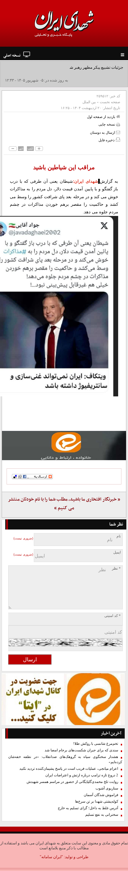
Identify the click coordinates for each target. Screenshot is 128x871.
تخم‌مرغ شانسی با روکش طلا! (95, 743)
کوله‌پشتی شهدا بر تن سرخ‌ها (96, 801)
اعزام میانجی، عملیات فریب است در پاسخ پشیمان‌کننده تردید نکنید (68, 768)
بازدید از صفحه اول (101, 117)
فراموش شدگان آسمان (101, 795)
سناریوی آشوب (107, 788)
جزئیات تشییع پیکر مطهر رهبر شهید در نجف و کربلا (81, 67)
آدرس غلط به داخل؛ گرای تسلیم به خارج (88, 808)
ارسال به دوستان (103, 132)
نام (119, 536)
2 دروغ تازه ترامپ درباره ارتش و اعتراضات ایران (81, 775)
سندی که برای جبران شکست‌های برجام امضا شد (81, 750)
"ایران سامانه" (51, 857)
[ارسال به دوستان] (118, 132)
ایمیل (117, 552)
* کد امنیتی (112, 616)
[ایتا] (64, 445)
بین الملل (89, 102)
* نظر (116, 568)
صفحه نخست (110, 102)
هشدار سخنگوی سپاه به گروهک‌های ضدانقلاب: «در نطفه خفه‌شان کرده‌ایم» (65, 759)
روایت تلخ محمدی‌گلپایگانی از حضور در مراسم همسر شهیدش (72, 782)
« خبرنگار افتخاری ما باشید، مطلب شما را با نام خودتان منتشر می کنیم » (64, 503)
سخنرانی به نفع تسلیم (101, 814)
